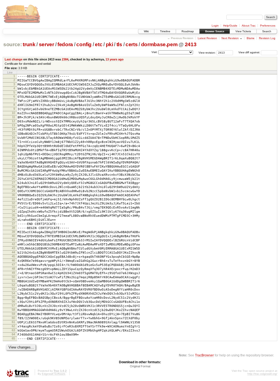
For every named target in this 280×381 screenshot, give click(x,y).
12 (13, 121)
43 (13, 248)
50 (13, 277)
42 (13, 244)
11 (13, 117)
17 (13, 141)
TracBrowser (204, 355)
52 (13, 285)
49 (13, 272)
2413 (191, 44)
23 (13, 166)
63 (13, 330)
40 (13, 236)
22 (13, 162)
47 (13, 264)
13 (13, 125)
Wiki (146, 31)
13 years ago (115, 59)
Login (215, 25)
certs (132, 44)
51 (13, 281)
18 (13, 145)
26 (13, 178)
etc (98, 44)
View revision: (207, 52)
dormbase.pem (159, 44)
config (84, 44)
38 (13, 227)
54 (13, 293)
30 (13, 195)
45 (13, 256)
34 (13, 211)
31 (13, 199)
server (46, 44)
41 (13, 240)
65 (13, 338)
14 (13, 129)
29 (13, 190)
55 (13, 297)
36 (13, 219)
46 (13, 260)
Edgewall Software (53, 373)
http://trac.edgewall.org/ (262, 373)
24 (13, 170)
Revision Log (267, 38)
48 (13, 268)
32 (13, 203)
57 (13, 305)
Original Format (140, 366)
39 (13, 231)
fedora (65, 44)
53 (13, 289)
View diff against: (249, 52)
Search (266, 31)
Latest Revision (207, 38)
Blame (251, 38)
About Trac (249, 25)
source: (12, 44)
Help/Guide (230, 25)
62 (13, 326)
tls (119, 44)
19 (13, 149)
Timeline (165, 31)
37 (13, 223)
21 (13, 158)
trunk (29, 44)
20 (13, 154)
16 (13, 137)
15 (13, 133)
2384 (65, 59)
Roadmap (188, 31)
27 (13, 182)
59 (13, 313)
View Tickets (243, 31)
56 (13, 301)
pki (109, 44)
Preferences (267, 25)
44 (13, 252)
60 (13, 318)
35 (13, 215)
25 (13, 174)
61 (13, 322)
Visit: (154, 52)
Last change (13, 59)
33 (13, 207)
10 (13, 113)
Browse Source (214, 31)
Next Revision (230, 38)
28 (13, 186)
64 (13, 334)
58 (13, 309)
